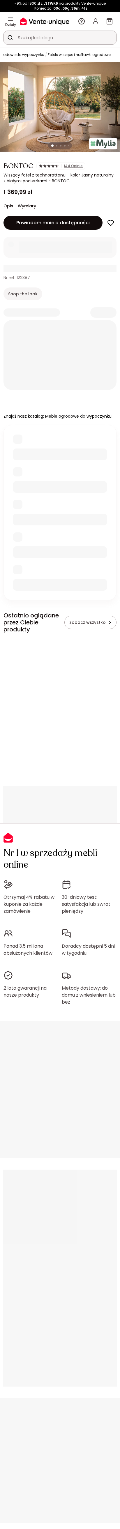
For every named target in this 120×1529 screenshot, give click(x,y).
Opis (8, 206)
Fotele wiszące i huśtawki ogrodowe (79, 54)
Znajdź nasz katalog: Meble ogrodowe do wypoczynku (57, 416)
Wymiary (27, 206)
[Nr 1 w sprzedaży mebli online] (44, 21)
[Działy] (10, 18)
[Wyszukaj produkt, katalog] (10, 37)
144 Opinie (73, 166)
